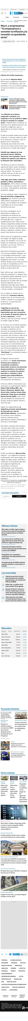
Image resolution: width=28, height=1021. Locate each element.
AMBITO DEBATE (22, 996)
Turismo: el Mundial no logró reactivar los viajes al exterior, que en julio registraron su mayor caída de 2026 (18, 101)
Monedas (3, 631)
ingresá (25, 13)
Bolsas (10, 631)
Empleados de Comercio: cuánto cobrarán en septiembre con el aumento (18, 745)
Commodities (17, 631)
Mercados (18, 965)
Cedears (24, 631)
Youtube (17, 954)
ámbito (3, 21)
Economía (16, 17)
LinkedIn (13, 954)
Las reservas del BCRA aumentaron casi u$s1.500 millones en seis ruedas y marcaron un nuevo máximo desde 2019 (14, 862)
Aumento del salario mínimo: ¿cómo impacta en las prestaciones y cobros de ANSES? (14, 548)
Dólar (7, 17)
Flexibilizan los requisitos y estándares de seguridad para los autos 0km (13, 556)
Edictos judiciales (18, 987)
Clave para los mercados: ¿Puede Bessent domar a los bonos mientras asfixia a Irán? (16, 599)
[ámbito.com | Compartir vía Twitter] (20, 41)
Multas (3, 990)
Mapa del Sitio (11, 982)
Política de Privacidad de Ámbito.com (13, 984)
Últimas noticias (15, 960)
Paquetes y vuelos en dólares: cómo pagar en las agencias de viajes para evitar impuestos (14, 66)
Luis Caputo (21, 9)
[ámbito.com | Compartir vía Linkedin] (22, 41)
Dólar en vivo (13, 9)
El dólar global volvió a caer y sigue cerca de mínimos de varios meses (13, 836)
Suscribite (19, 496)
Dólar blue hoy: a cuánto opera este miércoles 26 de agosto (14, 791)
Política (23, 963)
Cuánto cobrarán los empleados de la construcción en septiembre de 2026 (21, 726)
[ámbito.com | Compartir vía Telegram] (24, 41)
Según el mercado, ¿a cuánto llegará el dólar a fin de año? (13, 895)
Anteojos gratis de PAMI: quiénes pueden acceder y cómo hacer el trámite (13, 564)
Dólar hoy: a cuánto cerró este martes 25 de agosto (14, 585)
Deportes (22, 971)
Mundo (13, 971)
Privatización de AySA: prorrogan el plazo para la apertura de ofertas (18, 755)
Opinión (13, 968)
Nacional (4, 971)
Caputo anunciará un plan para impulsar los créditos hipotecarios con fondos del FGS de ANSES (14, 60)
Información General (8, 976)
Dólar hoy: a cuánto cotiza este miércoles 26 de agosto (4, 790)
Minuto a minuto (6, 821)
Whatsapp (21, 954)
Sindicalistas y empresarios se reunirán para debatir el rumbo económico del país (17, 107)
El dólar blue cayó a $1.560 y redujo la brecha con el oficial (14, 872)
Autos (21, 976)
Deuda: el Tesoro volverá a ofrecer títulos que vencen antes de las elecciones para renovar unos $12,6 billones (15, 591)
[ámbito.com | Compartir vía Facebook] (18, 41)
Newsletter (23, 954)
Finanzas (14, 963)
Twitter (2, 954)
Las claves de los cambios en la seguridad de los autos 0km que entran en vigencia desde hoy (13, 541)
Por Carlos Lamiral (5, 738)
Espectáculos (6, 979)
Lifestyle (22, 968)
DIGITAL (6, 996)
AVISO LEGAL (5, 987)
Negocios (4, 968)
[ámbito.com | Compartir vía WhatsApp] (16, 41)
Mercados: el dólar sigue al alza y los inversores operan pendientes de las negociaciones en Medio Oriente (13, 532)
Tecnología (18, 979)
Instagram (9, 954)
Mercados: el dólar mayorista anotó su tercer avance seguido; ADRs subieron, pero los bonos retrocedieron (13, 826)
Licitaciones (13, 990)
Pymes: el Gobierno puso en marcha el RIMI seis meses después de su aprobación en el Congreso (7, 730)
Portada (4, 960)
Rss (2, 982)
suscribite (21, 13)
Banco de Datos (6, 965)
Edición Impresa (6, 973)
